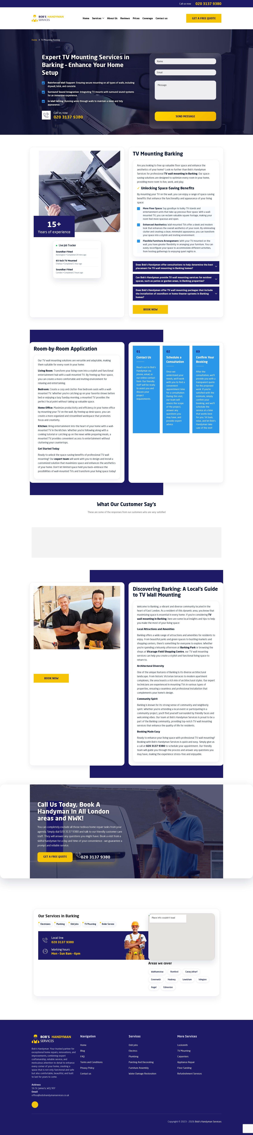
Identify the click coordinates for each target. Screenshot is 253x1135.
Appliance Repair (186, 1062)
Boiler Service (108, 924)
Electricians (45, 924)
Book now (150, 309)
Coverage (147, 18)
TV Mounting (90, 924)
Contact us (161, 18)
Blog (82, 1050)
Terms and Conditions (91, 1062)
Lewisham (187, 979)
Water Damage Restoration (142, 1073)
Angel (153, 987)
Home (86, 18)
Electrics (133, 1050)
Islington (203, 979)
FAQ (82, 1056)
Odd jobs (133, 1045)
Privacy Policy (87, 1067)
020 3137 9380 (208, 3)
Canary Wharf (191, 971)
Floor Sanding (184, 1067)
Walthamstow (157, 971)
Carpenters (182, 1056)
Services (96, 18)
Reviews (125, 18)
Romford (174, 971)
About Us (112, 18)
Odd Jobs (75, 924)
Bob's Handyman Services (208, 1121)
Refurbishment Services (189, 1073)
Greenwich (156, 979)
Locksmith (182, 1045)
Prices (136, 18)
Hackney (172, 979)
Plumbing (60, 924)
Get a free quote (55, 856)
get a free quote (204, 18)
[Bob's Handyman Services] (48, 18)
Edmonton (168, 987)
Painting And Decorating (141, 1062)
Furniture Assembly (139, 1067)
